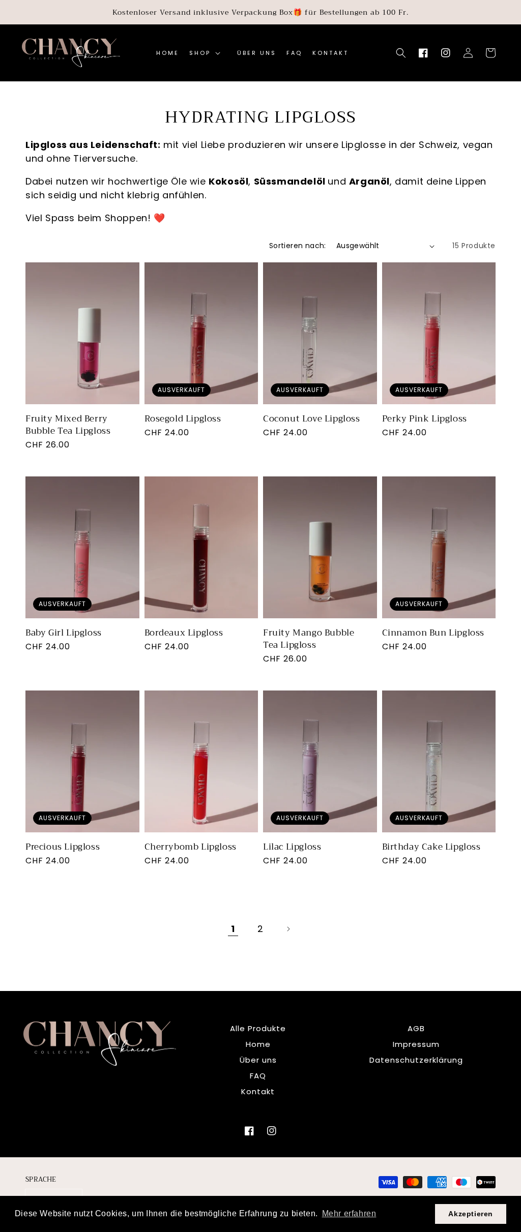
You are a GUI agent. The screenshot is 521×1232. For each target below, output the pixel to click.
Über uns (258, 1060)
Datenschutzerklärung (416, 1060)
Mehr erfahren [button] (349, 1213)
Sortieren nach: (297, 246)
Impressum (416, 1044)
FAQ (258, 1075)
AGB (416, 1028)
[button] (401, 53)
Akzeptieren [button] (470, 1214)
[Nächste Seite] (288, 929)
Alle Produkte (258, 1028)
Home (258, 1044)
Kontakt (258, 1091)
